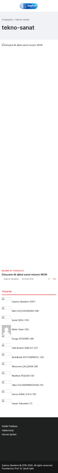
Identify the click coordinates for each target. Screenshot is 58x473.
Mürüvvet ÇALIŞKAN (22, 366)
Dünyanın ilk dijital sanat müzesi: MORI (24, 274)
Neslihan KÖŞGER (21, 375)
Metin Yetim (18, 329)
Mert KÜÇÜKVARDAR (23, 310)
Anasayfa (7, 19)
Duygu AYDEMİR (20, 338)
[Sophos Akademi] (29, 6)
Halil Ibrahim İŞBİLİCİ (22, 347)
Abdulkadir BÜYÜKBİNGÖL (25, 357)
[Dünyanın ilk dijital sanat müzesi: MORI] (29, 155)
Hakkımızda (8, 430)
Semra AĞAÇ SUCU (22, 394)
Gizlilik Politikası (10, 426)
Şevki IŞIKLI (18, 320)
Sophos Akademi (11, 279)
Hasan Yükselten (20, 403)
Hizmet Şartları (9, 434)
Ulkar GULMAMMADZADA (25, 385)
